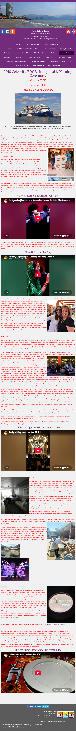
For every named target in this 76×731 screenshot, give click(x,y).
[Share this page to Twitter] (45, 706)
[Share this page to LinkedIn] (38, 706)
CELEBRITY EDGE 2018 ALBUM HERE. (54, 624)
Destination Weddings (65, 57)
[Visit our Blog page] (12, 31)
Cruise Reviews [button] (66, 53)
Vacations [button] (7, 57)
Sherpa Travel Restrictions (52, 44)
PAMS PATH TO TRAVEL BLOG (61, 61)
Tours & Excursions (22, 65)
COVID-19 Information (32, 44)
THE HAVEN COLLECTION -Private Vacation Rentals (21, 49)
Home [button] (18, 44)
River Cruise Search (40, 53)
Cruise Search (8, 53)
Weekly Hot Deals (65, 49)
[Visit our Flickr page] (73, 31)
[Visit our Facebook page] (2, 31)
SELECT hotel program (49, 49)
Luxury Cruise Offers (23, 53)
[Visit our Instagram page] (7, 31)
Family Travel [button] (49, 57)
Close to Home (20, 57)
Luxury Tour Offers (35, 57)
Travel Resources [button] (53, 65)
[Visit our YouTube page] (68, 31)
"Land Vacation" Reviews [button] (38, 61)
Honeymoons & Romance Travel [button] (15, 61)
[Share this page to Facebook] (30, 706)
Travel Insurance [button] (37, 65)
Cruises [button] (53, 53)
